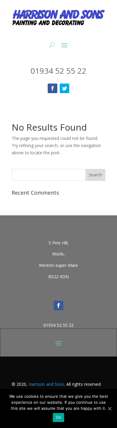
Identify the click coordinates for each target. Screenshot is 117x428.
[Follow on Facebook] (52, 88)
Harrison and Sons (46, 384)
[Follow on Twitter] (64, 88)
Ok (58, 417)
